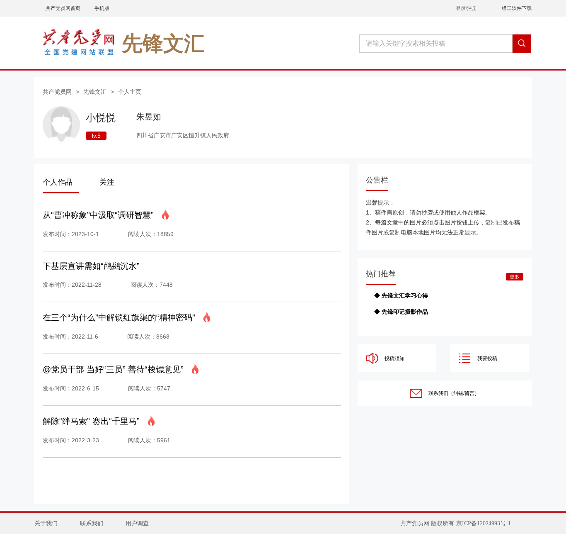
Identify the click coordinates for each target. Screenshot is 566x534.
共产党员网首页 (63, 8)
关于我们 (46, 523)
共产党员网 (57, 91)
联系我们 (91, 523)
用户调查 (137, 523)
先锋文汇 (94, 91)
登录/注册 (466, 8)
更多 (515, 277)
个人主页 (129, 91)
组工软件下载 (517, 8)
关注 (106, 182)
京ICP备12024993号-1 (483, 523)
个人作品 (58, 182)
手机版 (101, 8)
